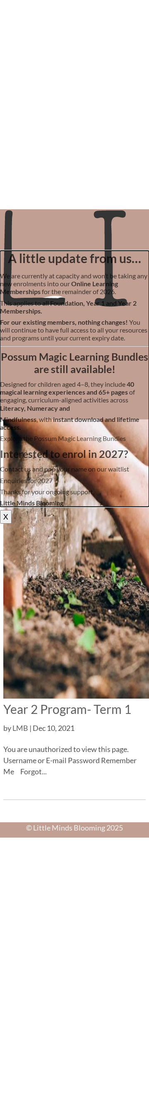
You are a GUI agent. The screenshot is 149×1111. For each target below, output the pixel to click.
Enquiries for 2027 (26, 480)
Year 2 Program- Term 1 (67, 709)
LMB (20, 728)
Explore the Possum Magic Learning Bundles (63, 438)
